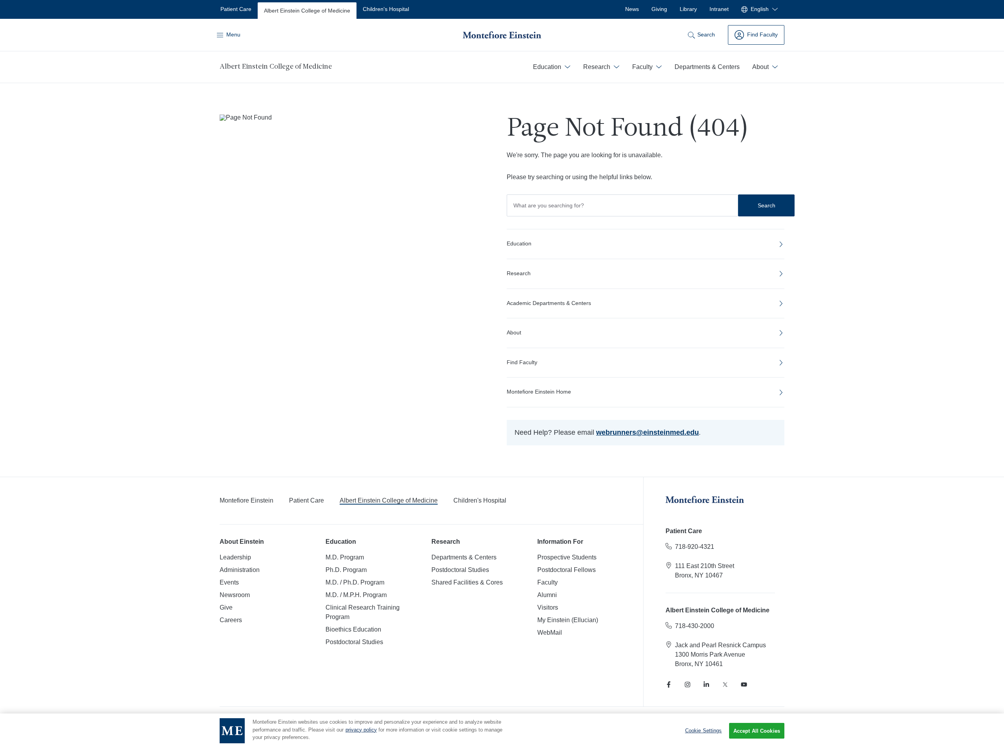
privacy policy (361, 730)
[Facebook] (669, 684)
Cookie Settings (703, 730)
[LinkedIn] (706, 684)
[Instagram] (687, 684)
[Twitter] (725, 684)
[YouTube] (744, 684)
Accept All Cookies (756, 731)
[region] (502, 731)
